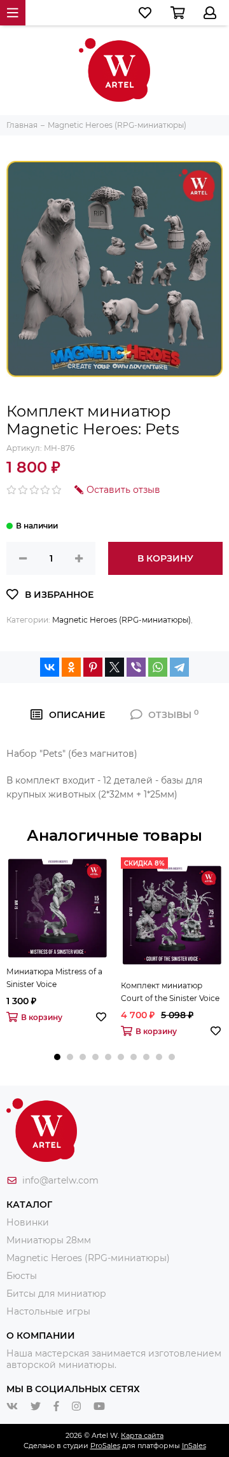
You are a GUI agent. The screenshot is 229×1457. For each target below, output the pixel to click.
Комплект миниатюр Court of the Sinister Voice (170, 992)
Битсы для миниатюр (56, 1293)
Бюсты (21, 1275)
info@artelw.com (60, 1180)
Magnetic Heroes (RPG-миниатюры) (121, 620)
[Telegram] (179, 667)
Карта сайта (142, 1435)
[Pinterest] (92, 667)
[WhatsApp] (157, 667)
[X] (114, 667)
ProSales (105, 1445)
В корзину (165, 558)
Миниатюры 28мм (48, 1240)
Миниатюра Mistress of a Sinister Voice (54, 978)
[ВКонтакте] (49, 667)
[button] (57, 1057)
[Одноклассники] (71, 667)
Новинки (27, 1222)
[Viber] (136, 667)
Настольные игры (48, 1311)
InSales (194, 1445)
